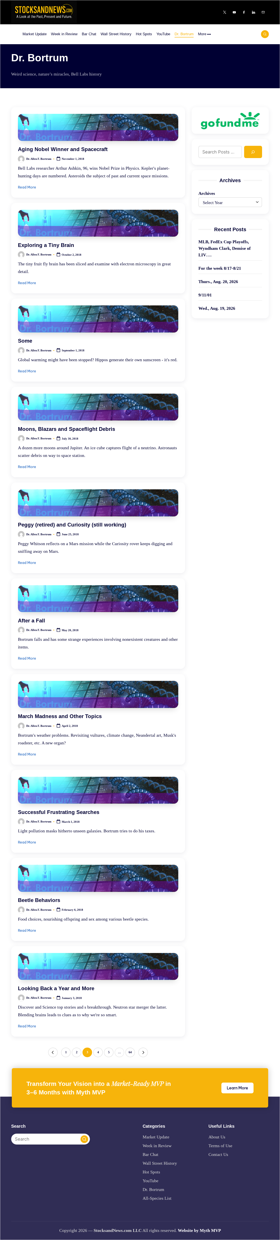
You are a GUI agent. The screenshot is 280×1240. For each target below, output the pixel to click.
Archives (206, 193)
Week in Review (157, 1145)
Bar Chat (150, 1154)
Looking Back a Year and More (56, 988)
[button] (53, 1052)
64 (130, 1052)
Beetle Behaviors (39, 900)
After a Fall (31, 621)
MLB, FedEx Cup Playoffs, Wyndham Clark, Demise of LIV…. (224, 248)
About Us (216, 1136)
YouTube (150, 1180)
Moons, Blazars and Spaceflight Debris (66, 429)
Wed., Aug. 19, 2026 (216, 308)
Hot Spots (151, 1172)
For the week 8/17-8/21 (219, 268)
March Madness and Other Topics (60, 716)
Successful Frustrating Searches (58, 812)
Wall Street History (160, 1163)
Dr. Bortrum (153, 1189)
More (202, 34)
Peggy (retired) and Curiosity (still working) (72, 525)
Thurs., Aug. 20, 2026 (218, 281)
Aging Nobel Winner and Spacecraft (63, 149)
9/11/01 (205, 294)
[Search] (253, 152)
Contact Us (218, 1154)
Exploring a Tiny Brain (46, 245)
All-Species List (157, 1198)
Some (25, 341)
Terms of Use (220, 1145)
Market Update (156, 1136)
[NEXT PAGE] (143, 1052)
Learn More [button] (237, 1087)
